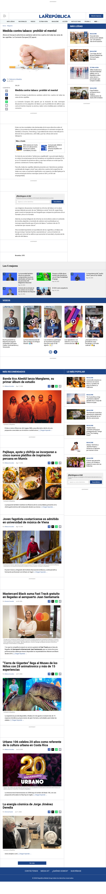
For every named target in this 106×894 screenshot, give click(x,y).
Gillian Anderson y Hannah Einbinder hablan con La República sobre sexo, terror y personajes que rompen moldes (96, 75)
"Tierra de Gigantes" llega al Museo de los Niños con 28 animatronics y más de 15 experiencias (30, 666)
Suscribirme (57, 201)
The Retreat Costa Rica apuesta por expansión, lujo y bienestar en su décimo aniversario (94, 415)
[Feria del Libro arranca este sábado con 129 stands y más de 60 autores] (79, 38)
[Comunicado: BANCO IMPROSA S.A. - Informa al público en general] (44, 148)
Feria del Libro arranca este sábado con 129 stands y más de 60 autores (96, 38)
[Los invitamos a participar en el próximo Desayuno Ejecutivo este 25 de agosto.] (53, 322)
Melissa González (9, 386)
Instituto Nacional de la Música (35, 570)
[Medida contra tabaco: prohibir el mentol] (34, 58)
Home (4, 25)
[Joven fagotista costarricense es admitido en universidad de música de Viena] (32, 547)
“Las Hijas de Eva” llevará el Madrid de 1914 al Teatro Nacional (96, 56)
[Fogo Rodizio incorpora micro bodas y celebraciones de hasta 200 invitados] (79, 93)
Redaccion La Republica (15, 79)
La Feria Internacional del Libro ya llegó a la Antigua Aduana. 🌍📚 (31, 341)
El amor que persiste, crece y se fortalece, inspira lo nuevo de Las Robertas (93, 463)
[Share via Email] (6, 105)
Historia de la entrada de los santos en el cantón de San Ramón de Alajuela (26, 289)
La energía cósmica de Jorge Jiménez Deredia (28, 806)
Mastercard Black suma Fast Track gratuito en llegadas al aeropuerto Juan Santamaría (31, 595)
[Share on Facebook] (6, 94)
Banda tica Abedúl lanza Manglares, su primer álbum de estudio (28, 380)
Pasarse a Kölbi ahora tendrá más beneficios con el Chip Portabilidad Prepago (60, 276)
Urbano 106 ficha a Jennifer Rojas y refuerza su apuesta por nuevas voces (93, 447)
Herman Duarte (9, 812)
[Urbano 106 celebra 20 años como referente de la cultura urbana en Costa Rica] (32, 769)
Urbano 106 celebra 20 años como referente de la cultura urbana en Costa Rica (32, 743)
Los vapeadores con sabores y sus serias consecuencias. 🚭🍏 (72, 341)
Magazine (10, 25)
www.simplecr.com (11, 854)
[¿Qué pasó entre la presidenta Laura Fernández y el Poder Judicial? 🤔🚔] (94, 322)
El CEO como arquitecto (60, 288)
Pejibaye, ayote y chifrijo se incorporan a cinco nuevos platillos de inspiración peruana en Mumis (29, 455)
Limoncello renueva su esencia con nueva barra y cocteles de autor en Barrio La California (93, 383)
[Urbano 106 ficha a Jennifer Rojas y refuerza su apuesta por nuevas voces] (76, 446)
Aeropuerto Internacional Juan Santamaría (27, 649)
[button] (96, 16)
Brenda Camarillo (9, 601)
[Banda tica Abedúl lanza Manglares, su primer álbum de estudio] (32, 406)
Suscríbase (76, 871)
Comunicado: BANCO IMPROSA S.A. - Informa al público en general (55, 147)
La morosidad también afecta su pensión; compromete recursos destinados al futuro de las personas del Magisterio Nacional (25, 278)
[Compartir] (6, 109)
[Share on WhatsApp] (6, 101)
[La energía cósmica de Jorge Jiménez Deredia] (32, 832)
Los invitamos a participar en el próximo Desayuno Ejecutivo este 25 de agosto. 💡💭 (52, 342)
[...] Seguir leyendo (44, 430)
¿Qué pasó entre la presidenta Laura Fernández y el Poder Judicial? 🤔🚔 (92, 342)
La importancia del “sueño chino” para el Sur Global (94, 274)
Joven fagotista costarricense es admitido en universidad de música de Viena (31, 520)
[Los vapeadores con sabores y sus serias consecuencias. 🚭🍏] (73, 322)
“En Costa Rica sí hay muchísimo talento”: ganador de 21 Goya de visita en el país (93, 399)
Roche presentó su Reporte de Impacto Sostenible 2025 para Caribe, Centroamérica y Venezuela (10, 343)
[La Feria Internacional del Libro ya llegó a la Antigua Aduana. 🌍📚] (32, 322)
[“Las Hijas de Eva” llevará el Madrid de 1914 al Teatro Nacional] (79, 55)
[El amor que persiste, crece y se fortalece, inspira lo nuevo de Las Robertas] (76, 462)
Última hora (94, 67)
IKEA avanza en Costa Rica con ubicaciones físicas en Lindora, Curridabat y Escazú (30, 147)
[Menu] (5, 15)
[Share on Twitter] (6, 98)
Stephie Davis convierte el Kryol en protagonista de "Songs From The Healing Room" (94, 431)
